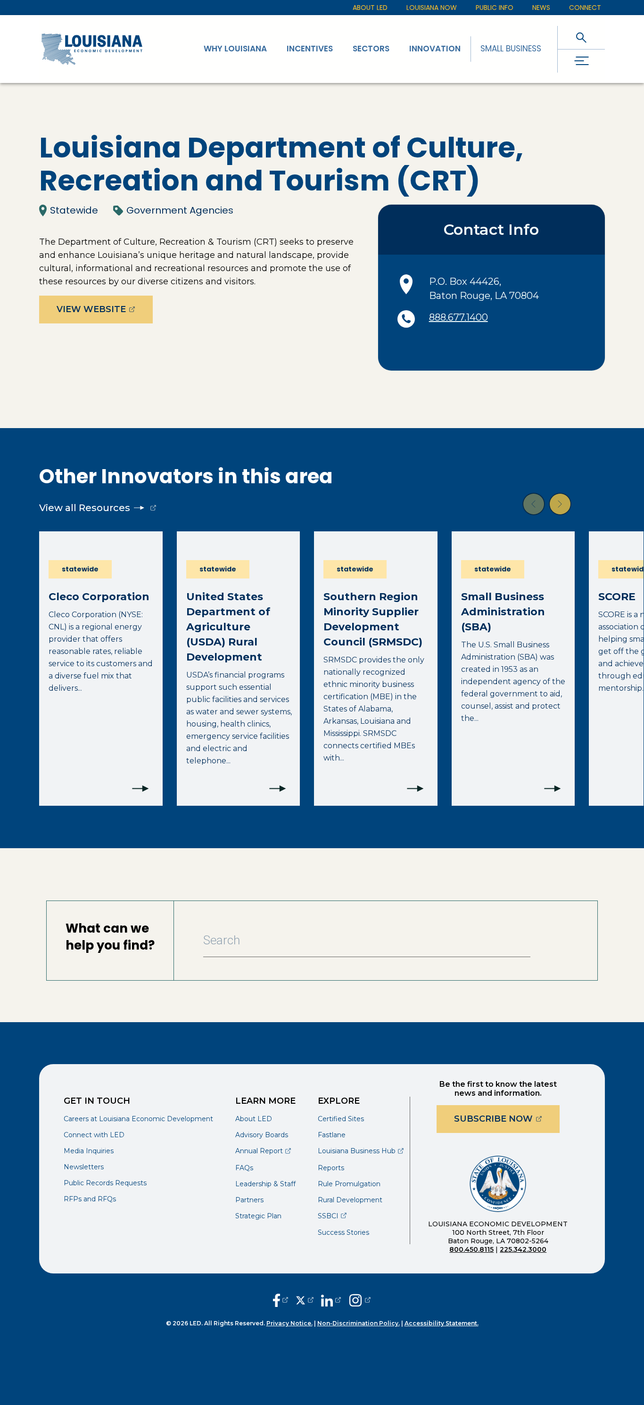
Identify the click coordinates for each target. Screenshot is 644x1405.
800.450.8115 (471, 1249)
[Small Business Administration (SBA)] (513, 668)
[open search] (581, 37)
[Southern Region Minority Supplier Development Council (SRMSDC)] (376, 668)
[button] (533, 504)
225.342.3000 (523, 1249)
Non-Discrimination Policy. (358, 1323)
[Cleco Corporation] (101, 668)
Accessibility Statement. (442, 1323)
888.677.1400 (458, 317)
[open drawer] (581, 61)
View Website (105, 309)
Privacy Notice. (289, 1323)
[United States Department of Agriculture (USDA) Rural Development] (238, 668)
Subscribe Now (507, 1118)
